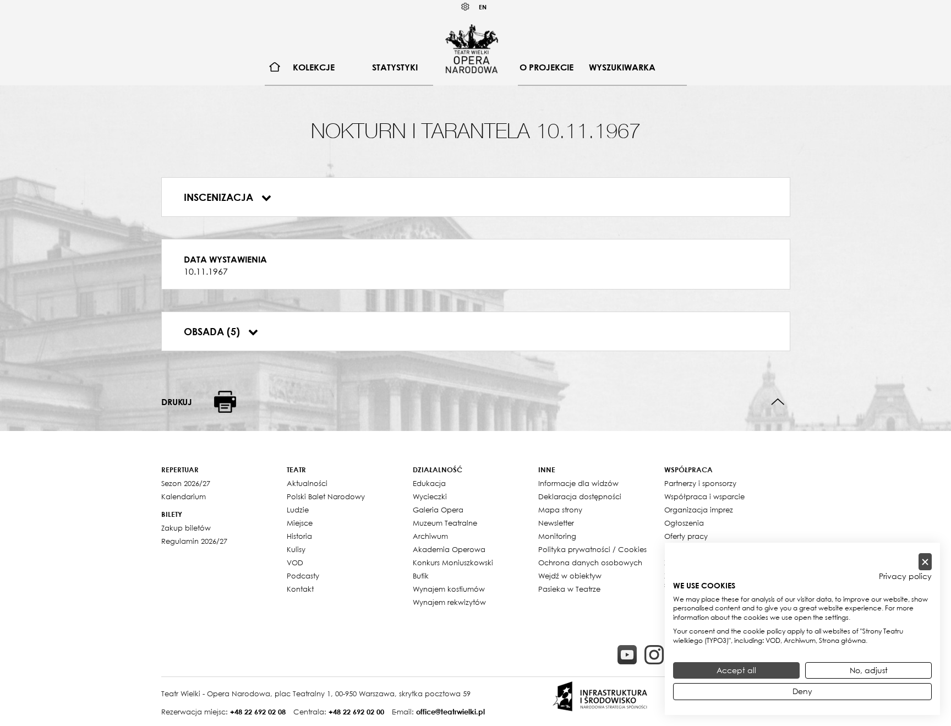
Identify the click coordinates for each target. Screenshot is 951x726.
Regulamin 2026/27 (194, 541)
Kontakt (300, 589)
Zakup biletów (186, 527)
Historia (299, 536)
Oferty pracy (686, 536)
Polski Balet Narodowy (326, 496)
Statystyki (395, 67)
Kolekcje (314, 67)
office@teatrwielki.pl (450, 711)
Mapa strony (560, 509)
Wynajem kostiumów (449, 589)
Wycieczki (430, 496)
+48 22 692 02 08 (258, 711)
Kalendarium (183, 496)
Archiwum (430, 536)
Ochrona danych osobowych (590, 562)
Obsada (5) (213, 331)
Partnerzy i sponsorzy (700, 483)
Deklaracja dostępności (579, 496)
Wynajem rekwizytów (449, 602)
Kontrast (465, 7)
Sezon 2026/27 (185, 483)
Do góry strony (778, 402)
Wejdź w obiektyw (570, 575)
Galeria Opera (438, 509)
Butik (421, 575)
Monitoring (557, 536)
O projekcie (546, 67)
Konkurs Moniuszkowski (453, 562)
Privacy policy (905, 576)
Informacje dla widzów (578, 483)
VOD (295, 562)
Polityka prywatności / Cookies (592, 549)
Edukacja (429, 483)
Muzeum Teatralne (445, 522)
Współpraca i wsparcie (704, 496)
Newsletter (556, 522)
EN (483, 6)
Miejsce (300, 522)
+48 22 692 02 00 (356, 711)
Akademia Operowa (449, 549)
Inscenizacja (220, 197)
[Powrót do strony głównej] (471, 48)
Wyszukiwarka (622, 67)
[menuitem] (275, 67)
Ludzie (298, 509)
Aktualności (307, 483)
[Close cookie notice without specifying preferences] (925, 561)
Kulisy (296, 549)
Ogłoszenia (684, 522)
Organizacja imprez (698, 509)
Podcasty (303, 575)
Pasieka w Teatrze (569, 589)
